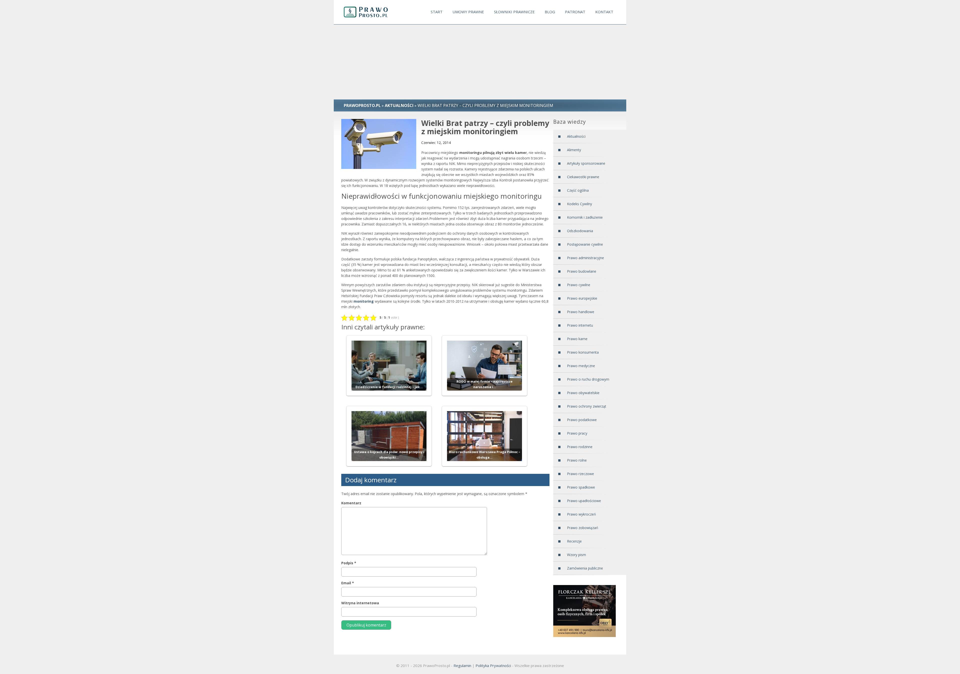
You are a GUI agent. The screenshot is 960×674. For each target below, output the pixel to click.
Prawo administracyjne (585, 257)
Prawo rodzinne (579, 446)
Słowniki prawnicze (514, 11)
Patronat (575, 11)
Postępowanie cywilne (585, 244)
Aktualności (576, 136)
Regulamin (462, 665)
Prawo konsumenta (583, 352)
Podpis (348, 563)
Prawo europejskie (582, 298)
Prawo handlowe (580, 311)
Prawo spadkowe (581, 487)
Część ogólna (578, 190)
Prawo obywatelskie (583, 392)
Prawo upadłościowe (584, 500)
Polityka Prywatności (493, 665)
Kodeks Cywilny (579, 203)
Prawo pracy (577, 433)
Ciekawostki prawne (583, 176)
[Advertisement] (480, 62)
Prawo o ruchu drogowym (588, 379)
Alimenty (574, 149)
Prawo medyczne (581, 365)
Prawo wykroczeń (581, 514)
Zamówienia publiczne (585, 568)
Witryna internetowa (360, 603)
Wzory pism (576, 554)
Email (347, 583)
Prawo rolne (577, 460)
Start (436, 11)
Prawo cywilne (578, 284)
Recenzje (574, 541)
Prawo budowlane (581, 271)
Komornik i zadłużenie (585, 217)
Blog (550, 11)
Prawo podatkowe (582, 419)
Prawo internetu (580, 325)
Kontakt (604, 11)
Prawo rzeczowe (580, 473)
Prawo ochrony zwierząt (586, 406)
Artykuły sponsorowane (586, 163)
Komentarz (351, 503)
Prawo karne (577, 338)
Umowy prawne (468, 11)
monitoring (364, 301)
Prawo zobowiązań (582, 527)
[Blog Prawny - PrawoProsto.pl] (370, 12)
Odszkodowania (580, 230)
